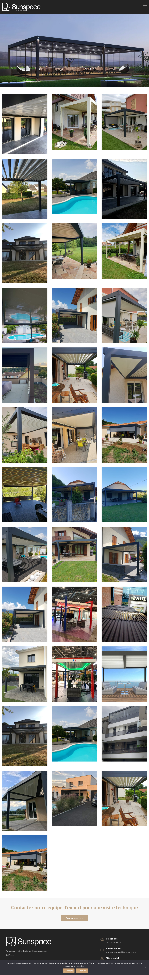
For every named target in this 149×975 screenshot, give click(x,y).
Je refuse (81, 970)
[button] (74, 918)
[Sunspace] (21, 7)
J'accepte (68, 970)
